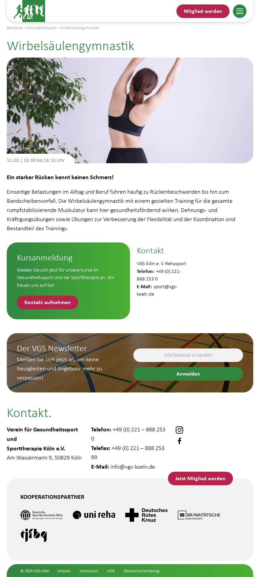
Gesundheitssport (41, 27)
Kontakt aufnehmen (47, 302)
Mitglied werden (203, 11)
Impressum (89, 571)
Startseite (15, 27)
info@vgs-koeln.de (132, 466)
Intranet (63, 571)
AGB (110, 571)
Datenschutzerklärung (141, 571)
